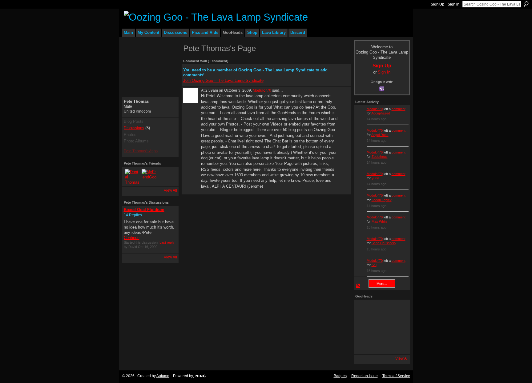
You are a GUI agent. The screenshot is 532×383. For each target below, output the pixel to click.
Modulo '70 (262, 90)
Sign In (453, 4)
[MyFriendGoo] (149, 176)
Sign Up (437, 4)
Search (526, 4)
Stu (374, 265)
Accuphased (380, 113)
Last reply (166, 242)
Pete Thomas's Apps (141, 151)
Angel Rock (380, 135)
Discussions (134, 128)
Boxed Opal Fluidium (144, 209)
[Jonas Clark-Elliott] (364, 327)
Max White (379, 221)
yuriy (375, 178)
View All (170, 190)
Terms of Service (396, 376)
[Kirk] (381, 327)
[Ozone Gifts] (398, 309)
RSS (358, 286)
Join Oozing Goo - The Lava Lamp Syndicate (223, 80)
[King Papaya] (364, 309)
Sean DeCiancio (384, 243)
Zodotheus (380, 156)
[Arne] (381, 344)
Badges (340, 376)
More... (382, 283)
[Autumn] (364, 344)
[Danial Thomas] (132, 176)
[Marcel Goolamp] (398, 344)
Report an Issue (364, 376)
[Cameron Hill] (381, 309)
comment (398, 109)
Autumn (162, 376)
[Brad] (398, 327)
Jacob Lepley (382, 200)
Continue (131, 237)
